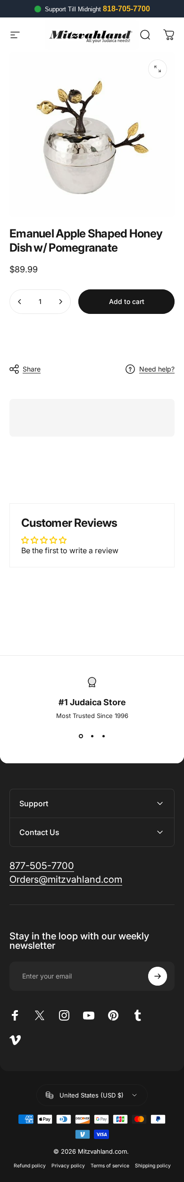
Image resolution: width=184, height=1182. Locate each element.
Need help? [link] (157, 369)
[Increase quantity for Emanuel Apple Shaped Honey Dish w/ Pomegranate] (60, 301)
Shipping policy (153, 1166)
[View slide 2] (92, 736)
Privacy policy (68, 1166)
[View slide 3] (103, 736)
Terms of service (110, 1166)
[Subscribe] (157, 976)
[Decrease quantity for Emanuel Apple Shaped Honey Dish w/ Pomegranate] (20, 301)
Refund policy (30, 1166)
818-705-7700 (126, 9)
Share (32, 369)
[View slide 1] (80, 736)
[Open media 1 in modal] (157, 68)
